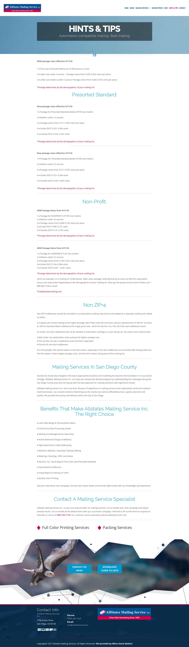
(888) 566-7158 (63, 515)
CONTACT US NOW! (79, 569)
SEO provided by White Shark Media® (114, 643)
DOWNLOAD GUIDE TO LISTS (109, 569)
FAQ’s (166, 8)
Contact (182, 8)
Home (127, 8)
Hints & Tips (173, 8)
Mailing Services (142, 8)
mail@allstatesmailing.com (77, 625)
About (132, 8)
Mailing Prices (157, 8)
